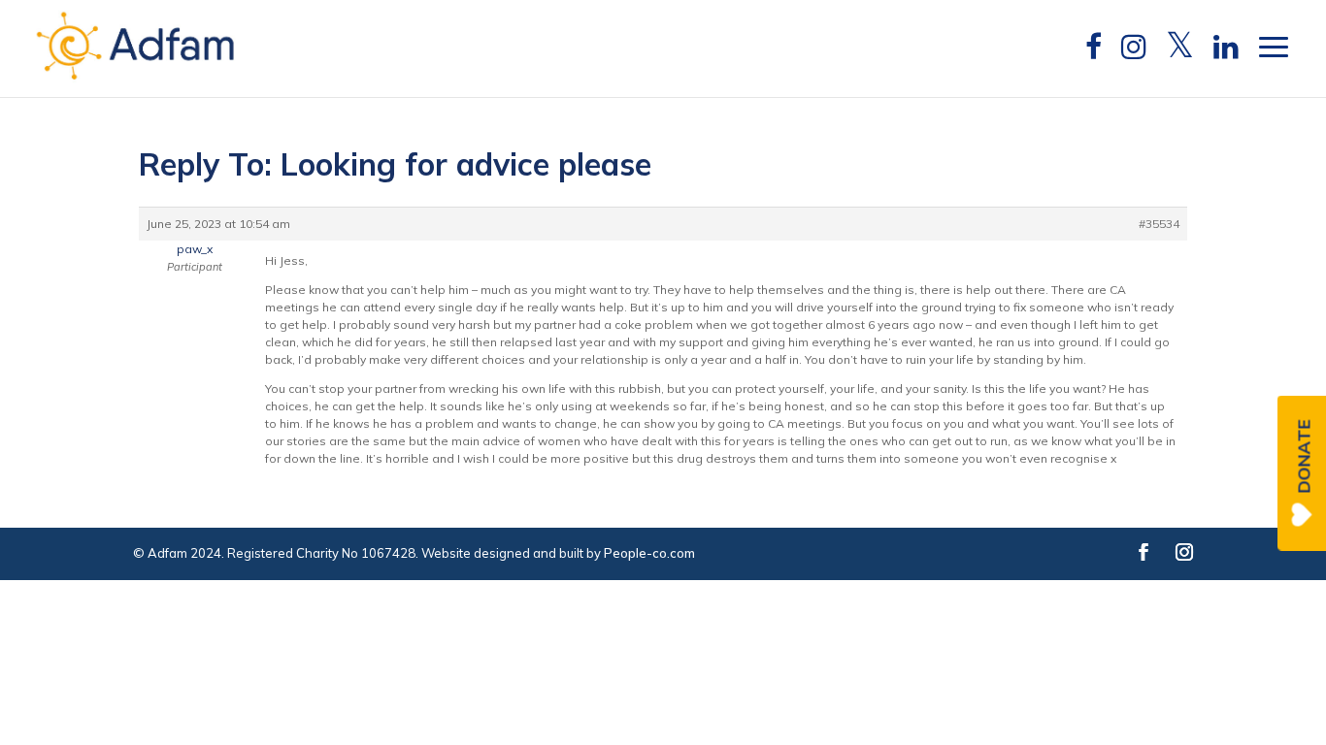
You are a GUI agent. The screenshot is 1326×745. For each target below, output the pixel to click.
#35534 (1159, 223)
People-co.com (649, 553)
